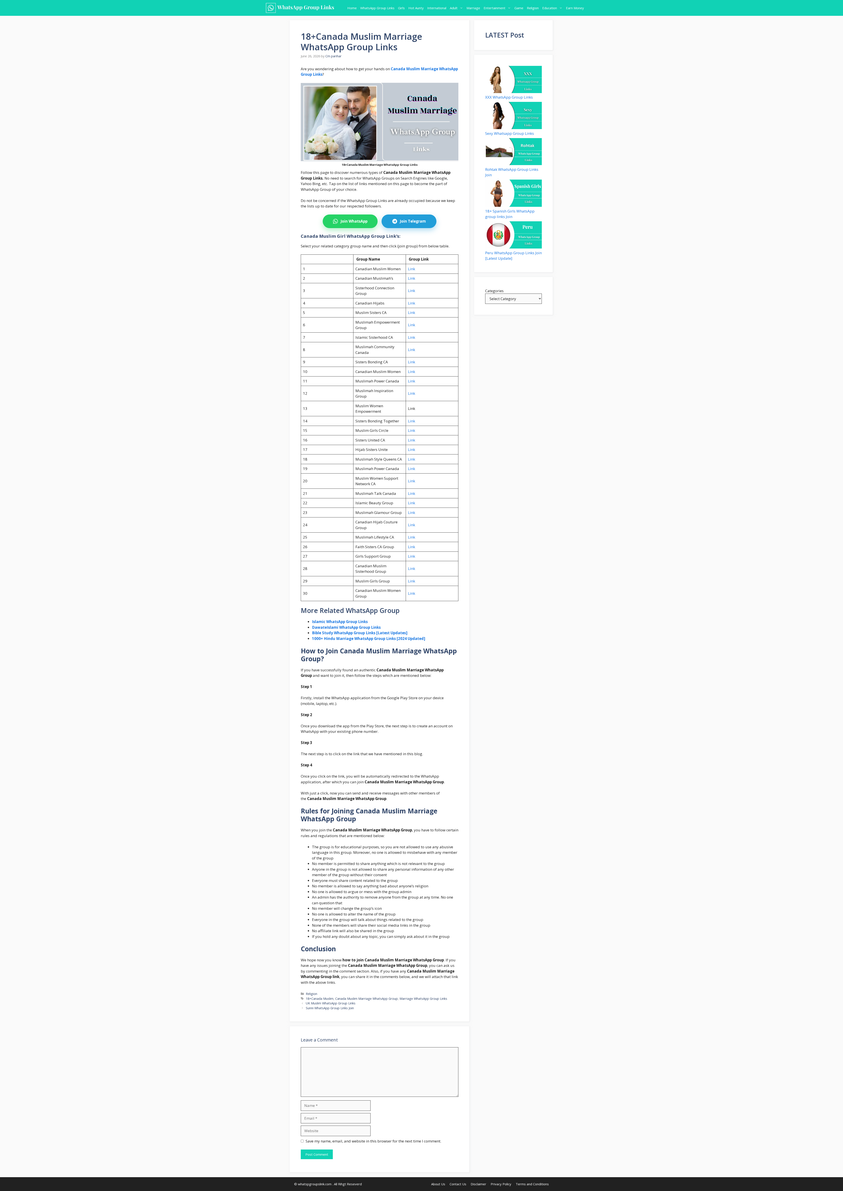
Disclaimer (478, 1184)
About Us (438, 1184)
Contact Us (458, 1184)
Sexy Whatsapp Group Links (509, 133)
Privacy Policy (501, 1184)
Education (549, 8)
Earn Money (575, 8)
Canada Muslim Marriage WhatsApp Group (366, 998)
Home (352, 8)
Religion (533, 8)
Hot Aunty (416, 8)
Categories (494, 290)
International (436, 8)
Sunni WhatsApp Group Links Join (330, 1008)
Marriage (473, 8)
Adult (454, 8)
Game (518, 8)
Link (411, 268)
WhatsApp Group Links (377, 8)
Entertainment (494, 8)
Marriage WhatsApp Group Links (423, 998)
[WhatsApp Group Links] (301, 8)
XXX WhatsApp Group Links (509, 97)
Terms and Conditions (532, 1184)
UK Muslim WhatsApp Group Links (330, 1003)
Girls (401, 8)
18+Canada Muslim (319, 998)
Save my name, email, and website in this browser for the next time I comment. (373, 1141)
